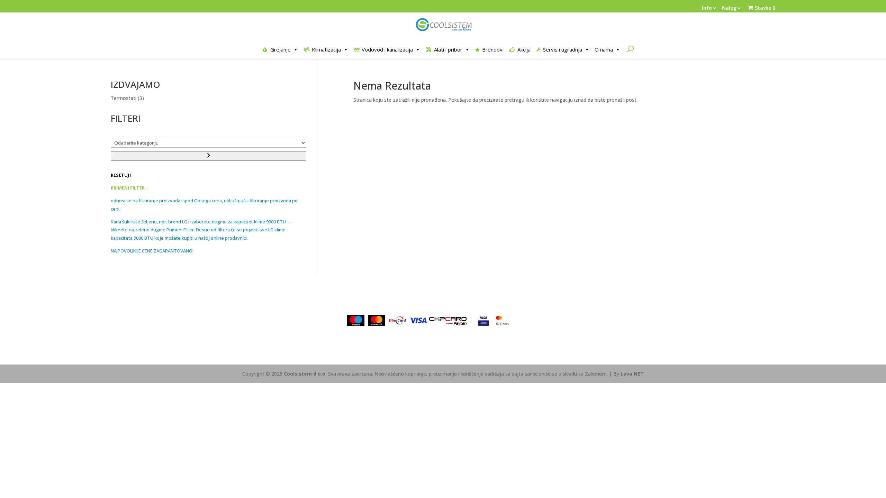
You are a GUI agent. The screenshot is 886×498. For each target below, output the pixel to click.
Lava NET (632, 373)
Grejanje (280, 49)
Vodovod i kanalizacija (387, 49)
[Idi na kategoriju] (208, 156)
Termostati (123, 98)
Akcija (524, 49)
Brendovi (493, 49)
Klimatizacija (326, 49)
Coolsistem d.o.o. (305, 373)
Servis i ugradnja (562, 49)
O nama (604, 49)
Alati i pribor (448, 49)
